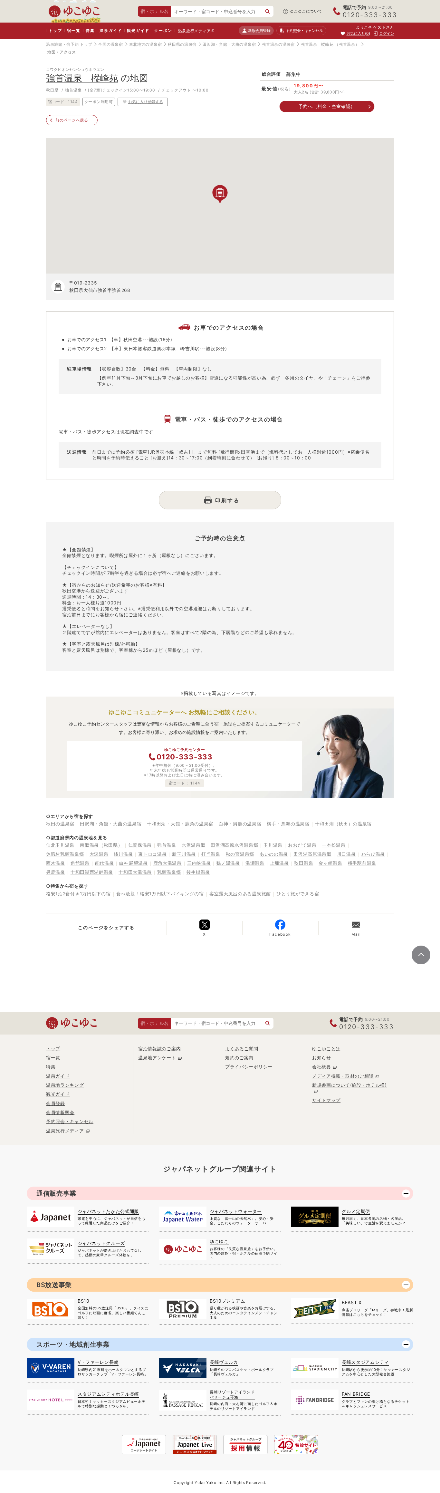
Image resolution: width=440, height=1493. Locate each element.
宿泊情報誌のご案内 (159, 1048)
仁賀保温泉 (140, 845)
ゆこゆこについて (306, 11)
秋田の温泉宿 (60, 823)
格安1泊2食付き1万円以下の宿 (78, 893)
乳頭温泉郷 (169, 872)
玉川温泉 (272, 845)
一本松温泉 (334, 845)
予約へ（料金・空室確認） (327, 106)
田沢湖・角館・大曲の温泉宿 (229, 44)
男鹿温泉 (55, 872)
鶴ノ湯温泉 (228, 863)
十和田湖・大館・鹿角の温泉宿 (180, 823)
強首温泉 (166, 845)
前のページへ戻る (71, 120)
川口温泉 (346, 854)
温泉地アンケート (157, 1057)
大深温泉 (99, 854)
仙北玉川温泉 (60, 845)
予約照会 (304, 30)
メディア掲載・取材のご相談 (343, 1076)
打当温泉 (210, 854)
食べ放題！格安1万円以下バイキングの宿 (160, 893)
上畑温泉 (279, 863)
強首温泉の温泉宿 (278, 44)
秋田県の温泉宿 (182, 44)
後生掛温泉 (198, 872)
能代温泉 (104, 863)
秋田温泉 (303, 863)
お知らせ (321, 1057)
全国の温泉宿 (110, 44)
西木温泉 (55, 863)
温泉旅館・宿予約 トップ (69, 44)
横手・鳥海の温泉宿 (288, 823)
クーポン (163, 30)
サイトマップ (326, 1100)
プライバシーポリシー (249, 1066)
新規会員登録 (259, 30)
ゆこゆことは (326, 1048)
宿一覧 (73, 30)
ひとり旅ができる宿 (297, 893)
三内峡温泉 (199, 863)
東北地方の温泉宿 (145, 44)
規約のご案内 (239, 1057)
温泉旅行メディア (194, 30)
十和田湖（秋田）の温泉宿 (343, 823)
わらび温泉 (373, 854)
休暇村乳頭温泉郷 (65, 854)
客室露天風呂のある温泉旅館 (240, 893)
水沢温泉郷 (194, 845)
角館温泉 (80, 863)
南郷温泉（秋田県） (101, 845)
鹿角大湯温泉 (167, 863)
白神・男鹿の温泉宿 (240, 823)
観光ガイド (138, 30)
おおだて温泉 (302, 845)
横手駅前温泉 (362, 863)
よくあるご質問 (241, 1048)
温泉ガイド (111, 30)
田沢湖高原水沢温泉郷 (234, 845)
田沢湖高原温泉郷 (312, 854)
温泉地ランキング (65, 1085)
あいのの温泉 (274, 854)
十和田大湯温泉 (135, 872)
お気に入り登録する (145, 101)
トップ (55, 30)
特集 (90, 30)
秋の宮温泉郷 (240, 854)
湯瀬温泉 (254, 863)
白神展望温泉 (133, 863)
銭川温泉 (123, 854)
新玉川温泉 (184, 854)
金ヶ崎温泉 (330, 863)
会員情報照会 (60, 1112)
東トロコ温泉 (152, 854)
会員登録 (55, 1103)
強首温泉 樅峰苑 (317, 44)
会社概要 (321, 1066)
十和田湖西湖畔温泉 (92, 872)
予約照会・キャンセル (69, 1121)
